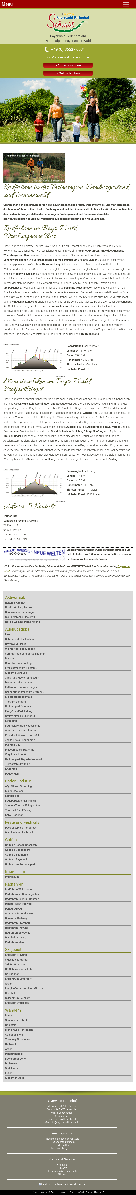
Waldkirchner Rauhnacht (19, 832)
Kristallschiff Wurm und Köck (22, 735)
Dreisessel (11, 1063)
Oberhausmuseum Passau (21, 730)
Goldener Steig (14, 1034)
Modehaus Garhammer (19, 682)
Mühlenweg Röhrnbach (19, 1029)
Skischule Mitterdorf (17, 959)
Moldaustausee (14, 791)
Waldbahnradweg (15, 937)
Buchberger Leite (15, 1058)
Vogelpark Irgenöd (16, 754)
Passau (9, 658)
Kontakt (63, 1164)
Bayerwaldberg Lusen (62, 1148)
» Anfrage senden (68, 65)
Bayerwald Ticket (15, 644)
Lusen (8, 1073)
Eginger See (12, 795)
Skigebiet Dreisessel (17, 1002)
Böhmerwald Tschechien (19, 639)
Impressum (12, 876)
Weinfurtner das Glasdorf (20, 648)
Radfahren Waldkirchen (19, 889)
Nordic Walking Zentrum (19, 607)
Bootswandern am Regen (20, 612)
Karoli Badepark (14, 815)
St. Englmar (12, 974)
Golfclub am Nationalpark (20, 864)
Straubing (11, 720)
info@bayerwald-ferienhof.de (68, 57)
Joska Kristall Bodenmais (20, 740)
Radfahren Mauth (15, 942)
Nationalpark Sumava (18, 706)
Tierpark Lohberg (15, 701)
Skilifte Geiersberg (16, 964)
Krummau (11, 768)
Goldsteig (10, 1025)
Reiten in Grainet (15, 602)
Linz (7, 634)
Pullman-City (12, 744)
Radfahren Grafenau (17, 923)
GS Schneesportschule (18, 969)
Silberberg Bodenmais (18, 696)
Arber (8, 983)
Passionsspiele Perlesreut (20, 827)
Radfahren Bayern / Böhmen (22, 899)
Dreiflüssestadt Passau (62, 1141)
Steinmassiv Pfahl (16, 1020)
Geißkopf (10, 1044)
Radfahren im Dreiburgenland (22, 894)
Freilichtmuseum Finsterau (21, 668)
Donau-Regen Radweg (18, 903)
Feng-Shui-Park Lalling (18, 711)
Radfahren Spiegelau (17, 932)
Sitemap (62, 1174)
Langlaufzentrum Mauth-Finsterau (25, 988)
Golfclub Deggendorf (17, 849)
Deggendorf (12, 773)
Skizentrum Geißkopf (17, 998)
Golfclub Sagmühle (16, 854)
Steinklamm (12, 1068)
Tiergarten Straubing (17, 764)
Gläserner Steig (14, 1077)
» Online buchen (68, 73)
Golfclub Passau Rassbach (21, 845)
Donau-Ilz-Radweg (16, 918)
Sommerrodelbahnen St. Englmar (25, 653)
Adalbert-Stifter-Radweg (19, 913)
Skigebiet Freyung (16, 954)
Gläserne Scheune (16, 672)
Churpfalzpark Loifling (18, 663)
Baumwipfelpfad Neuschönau (22, 725)
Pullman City (62, 1145)
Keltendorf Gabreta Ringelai (21, 687)
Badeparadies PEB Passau (21, 800)
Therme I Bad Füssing (18, 810)
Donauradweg (13, 908)
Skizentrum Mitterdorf (18, 978)
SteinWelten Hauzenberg (20, 716)
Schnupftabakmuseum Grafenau (24, 692)
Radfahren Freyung (16, 927)
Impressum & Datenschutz (62, 1171)
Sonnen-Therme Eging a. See (22, 805)
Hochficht (10, 993)
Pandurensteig (14, 1053)
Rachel (9, 1015)
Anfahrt (63, 1167)
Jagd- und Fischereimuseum (22, 677)
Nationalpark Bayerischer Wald (23, 759)
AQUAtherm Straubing (18, 786)
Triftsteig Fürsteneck (17, 1039)
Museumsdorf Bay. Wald (19, 749)
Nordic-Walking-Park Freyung (22, 621)
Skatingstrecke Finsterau (20, 617)
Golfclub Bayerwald (16, 859)
